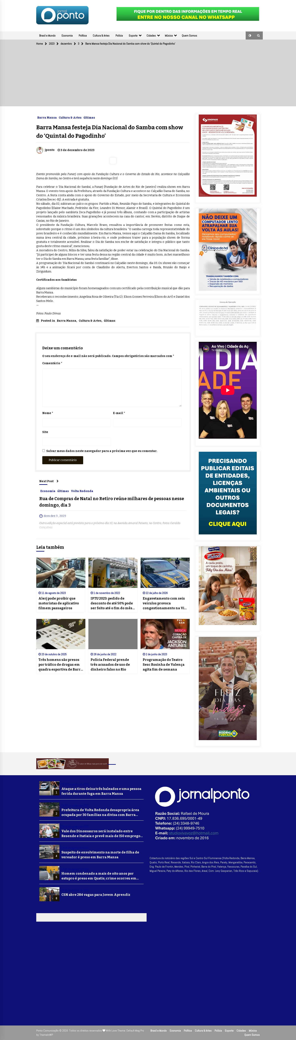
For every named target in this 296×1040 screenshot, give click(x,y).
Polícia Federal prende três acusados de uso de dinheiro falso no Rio (110, 664)
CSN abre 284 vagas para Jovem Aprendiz (95, 895)
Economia (67, 35)
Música (169, 35)
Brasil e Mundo (47, 35)
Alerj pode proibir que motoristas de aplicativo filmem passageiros (58, 603)
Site (45, 432)
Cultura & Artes (101, 35)
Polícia (119, 35)
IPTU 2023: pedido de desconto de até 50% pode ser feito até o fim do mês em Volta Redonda (112, 604)
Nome (47, 413)
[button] (250, 35)
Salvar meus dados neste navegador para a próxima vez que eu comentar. (101, 451)
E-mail (119, 413)
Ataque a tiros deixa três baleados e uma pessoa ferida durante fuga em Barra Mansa (101, 791)
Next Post (46, 481)
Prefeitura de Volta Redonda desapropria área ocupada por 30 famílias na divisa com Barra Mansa (100, 812)
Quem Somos (189, 35)
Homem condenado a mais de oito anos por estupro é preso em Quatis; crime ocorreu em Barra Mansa (98, 876)
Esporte (133, 35)
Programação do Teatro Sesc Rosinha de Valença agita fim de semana (163, 664)
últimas (89, 117)
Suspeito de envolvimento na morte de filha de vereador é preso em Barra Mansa (100, 854)
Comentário (52, 363)
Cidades (151, 35)
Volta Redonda (82, 491)
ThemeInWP (46, 1035)
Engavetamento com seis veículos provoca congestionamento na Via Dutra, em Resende (164, 604)
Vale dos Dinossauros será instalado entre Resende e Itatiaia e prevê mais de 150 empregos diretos (101, 834)
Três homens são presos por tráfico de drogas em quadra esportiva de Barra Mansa (60, 665)
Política (83, 35)
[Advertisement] (148, 78)
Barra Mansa (47, 117)
